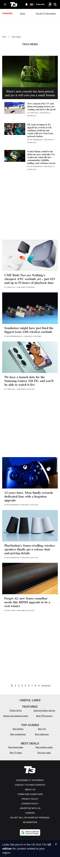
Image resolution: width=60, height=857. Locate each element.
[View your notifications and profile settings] (26, 4)
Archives (46, 686)
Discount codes (44, 753)
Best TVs (42, 729)
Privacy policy (30, 799)
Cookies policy (30, 803)
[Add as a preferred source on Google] (30, 832)
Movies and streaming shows (15, 716)
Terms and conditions (30, 794)
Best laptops (18, 729)
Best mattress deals (44, 747)
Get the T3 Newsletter (46, 13)
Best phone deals (15, 747)
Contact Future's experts (30, 785)
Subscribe (40, 4)
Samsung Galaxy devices (44, 710)
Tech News (16, 37)
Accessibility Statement (30, 780)
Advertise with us (30, 808)
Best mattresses (42, 734)
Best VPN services (44, 716)
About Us (30, 789)
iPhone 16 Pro (16, 710)
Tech (4, 37)
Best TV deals (16, 753)
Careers (30, 813)
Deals (22, 13)
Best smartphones (18, 734)
